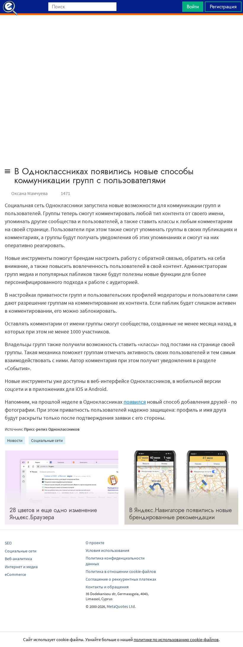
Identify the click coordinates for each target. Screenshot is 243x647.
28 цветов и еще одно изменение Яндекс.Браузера (53, 514)
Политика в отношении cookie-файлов (121, 571)
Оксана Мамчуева (29, 193)
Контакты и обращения (107, 587)
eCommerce (15, 574)
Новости (15, 440)
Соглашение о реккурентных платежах (121, 579)
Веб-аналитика (18, 558)
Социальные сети (47, 440)
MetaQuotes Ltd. (121, 606)
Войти (193, 6)
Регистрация (223, 6)
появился (135, 401)
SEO (8, 543)
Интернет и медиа (21, 566)
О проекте (95, 542)
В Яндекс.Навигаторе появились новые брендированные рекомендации (180, 514)
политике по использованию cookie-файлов (176, 639)
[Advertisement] (121, 30)
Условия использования (107, 550)
